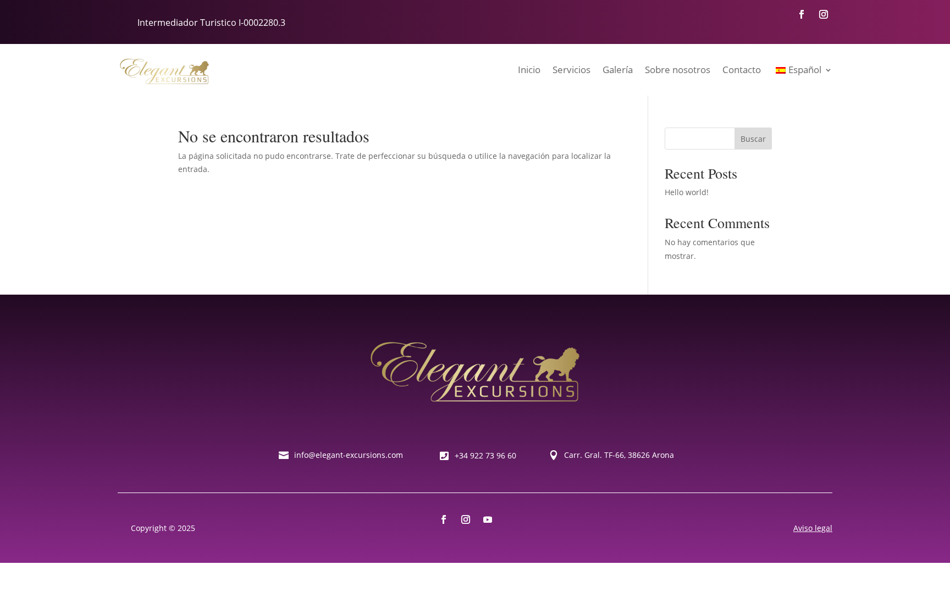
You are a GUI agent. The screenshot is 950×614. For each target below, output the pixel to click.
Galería (618, 69)
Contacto (741, 69)
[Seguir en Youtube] (487, 519)
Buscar (753, 139)
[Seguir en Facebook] (801, 14)
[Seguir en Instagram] (823, 14)
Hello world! (687, 192)
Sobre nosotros (677, 69)
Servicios (571, 69)
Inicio (529, 69)
